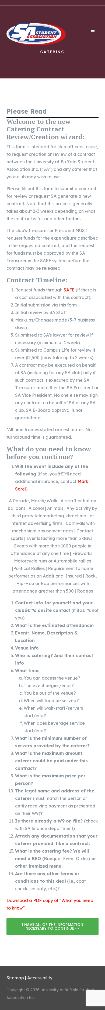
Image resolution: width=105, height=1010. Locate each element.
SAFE (69, 290)
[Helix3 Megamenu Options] (92, 30)
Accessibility (39, 977)
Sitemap (15, 977)
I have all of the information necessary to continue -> (52, 926)
